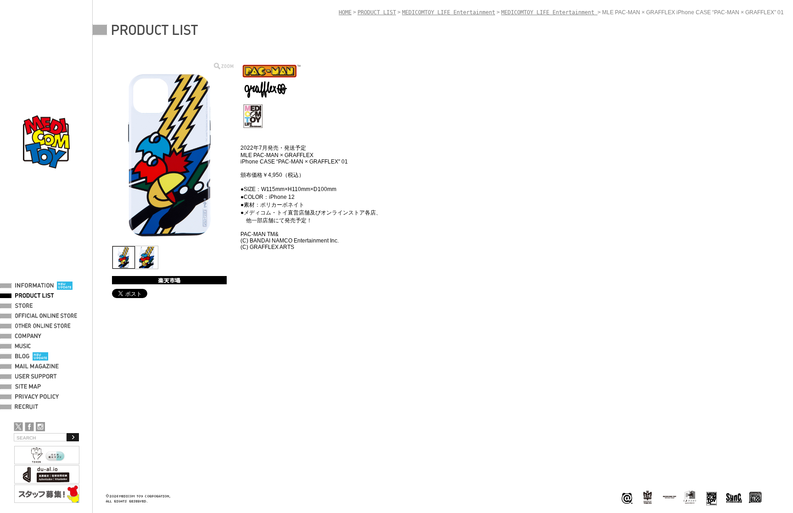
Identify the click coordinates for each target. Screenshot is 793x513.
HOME (345, 12)
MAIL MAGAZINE (37, 366)
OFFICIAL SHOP (35, 306)
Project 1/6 (647, 498)
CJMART (689, 497)
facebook (29, 426)
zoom (224, 65)
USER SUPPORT (36, 376)
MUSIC (24, 346)
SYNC (734, 498)
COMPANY (28, 336)
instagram (40, 426)
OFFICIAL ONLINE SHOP (47, 316)
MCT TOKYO (669, 497)
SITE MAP (28, 387)
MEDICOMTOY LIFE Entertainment (448, 12)
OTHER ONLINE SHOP (43, 326)
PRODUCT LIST (34, 296)
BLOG (22, 356)
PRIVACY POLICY (37, 397)
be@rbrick (627, 498)
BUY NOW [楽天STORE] (169, 280)
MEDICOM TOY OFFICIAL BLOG (755, 498)
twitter (18, 426)
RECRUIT (28, 407)
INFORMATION (34, 286)
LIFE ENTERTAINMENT (711, 498)
